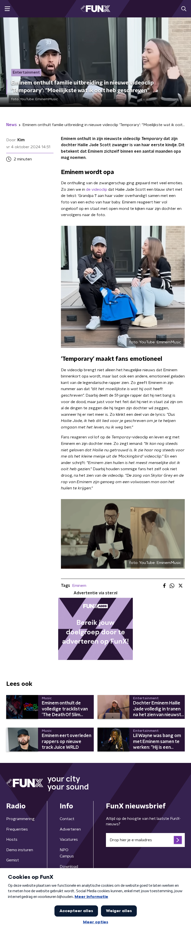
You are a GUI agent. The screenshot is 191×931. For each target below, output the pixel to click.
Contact (67, 819)
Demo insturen (19, 850)
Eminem (79, 586)
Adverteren (70, 829)
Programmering (20, 819)
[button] (7, 8)
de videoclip (97, 189)
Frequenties (17, 829)
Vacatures (69, 839)
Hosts (11, 839)
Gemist (12, 860)
